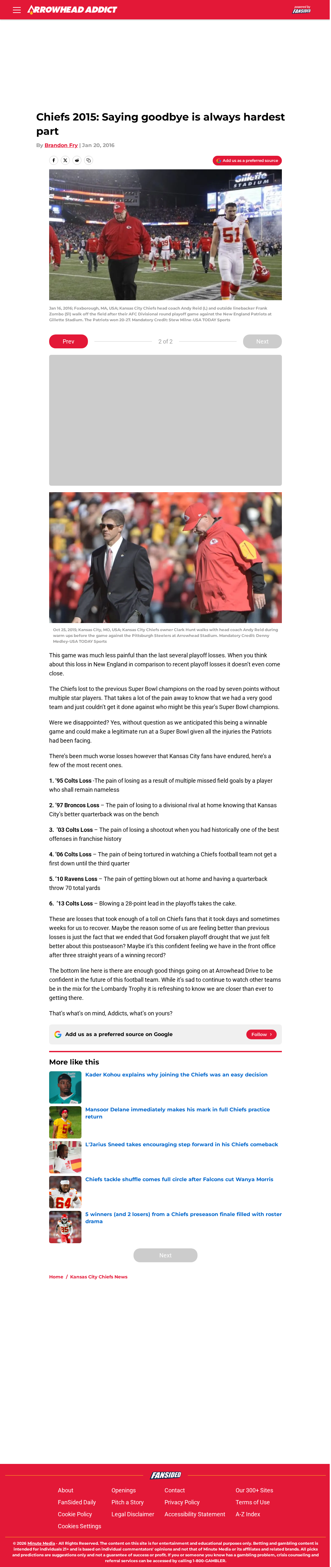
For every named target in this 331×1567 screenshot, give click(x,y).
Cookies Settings (79, 1526)
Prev (68, 341)
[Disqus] (178, 1371)
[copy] (88, 160)
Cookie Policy (75, 1514)
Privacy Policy (182, 1502)
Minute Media (41, 1543)
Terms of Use (253, 1502)
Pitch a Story (128, 1502)
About (65, 1490)
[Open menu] (17, 10)
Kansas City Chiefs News (98, 1277)
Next (262, 341)
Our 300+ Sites (254, 1490)
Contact (175, 1490)
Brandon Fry (61, 145)
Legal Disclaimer (133, 1514)
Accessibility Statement (195, 1514)
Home (56, 1277)
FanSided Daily (77, 1502)
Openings (124, 1490)
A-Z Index (248, 1514)
